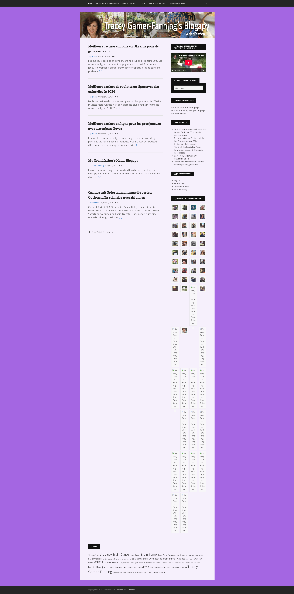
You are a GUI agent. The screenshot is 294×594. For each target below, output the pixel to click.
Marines (187, 563)
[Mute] (175, 70)
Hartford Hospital (154, 563)
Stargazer (131, 589)
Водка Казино (146, 572)
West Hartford (123, 572)
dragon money (124, 563)
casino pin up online (139, 559)
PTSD (146, 567)
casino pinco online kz (124, 559)
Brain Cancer (121, 554)
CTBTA (99, 562)
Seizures (153, 567)
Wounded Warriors (134, 572)
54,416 (100, 232)
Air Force (91, 555)
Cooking (188, 559)
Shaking (159, 567)
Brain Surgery (135, 555)
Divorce (116, 562)
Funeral (132, 563)
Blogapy (106, 554)
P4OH (125, 567)
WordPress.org (181, 189)
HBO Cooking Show (166, 563)
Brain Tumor (149, 554)
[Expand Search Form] (207, 3)
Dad (105, 562)
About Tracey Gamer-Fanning (107, 3)
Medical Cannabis (196, 563)
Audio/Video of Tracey (178, 3)
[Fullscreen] (204, 70)
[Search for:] (188, 88)
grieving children (144, 563)
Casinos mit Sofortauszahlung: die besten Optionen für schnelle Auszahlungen (190, 132)
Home (90, 3)
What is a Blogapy (129, 3)
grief (136, 562)
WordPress (118, 589)
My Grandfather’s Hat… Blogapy (113, 160)
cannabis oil (97, 559)
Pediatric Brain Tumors (135, 567)
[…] (100, 71)
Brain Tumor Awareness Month (169, 555)
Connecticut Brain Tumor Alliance (153, 3)
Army (97, 555)
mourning (113, 567)
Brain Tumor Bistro (188, 555)
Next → (110, 232)
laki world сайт (176, 563)
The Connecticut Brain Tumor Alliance (174, 567)
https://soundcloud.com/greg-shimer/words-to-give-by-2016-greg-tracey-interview (188, 110)
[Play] (173, 70)
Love (183, 563)
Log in (177, 180)
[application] (188, 62)
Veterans (116, 572)
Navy (120, 567)
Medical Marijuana (98, 567)
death (110, 562)
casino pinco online (110, 559)
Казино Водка (159, 572)
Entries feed (179, 183)
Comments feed (181, 186)
